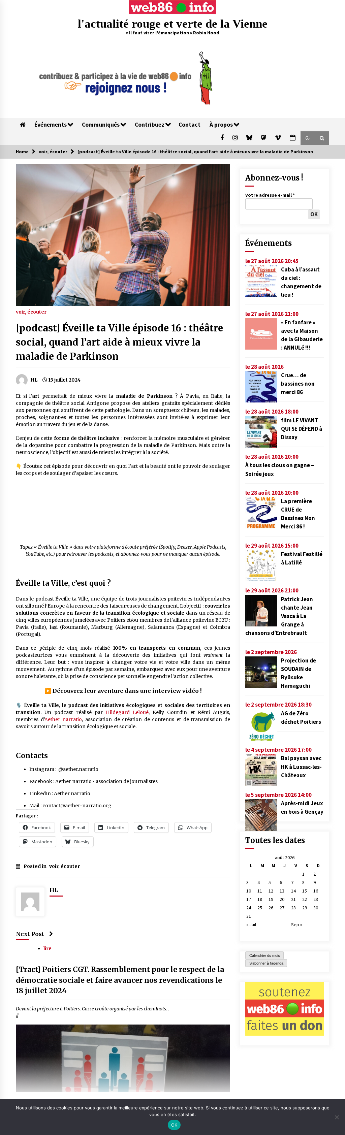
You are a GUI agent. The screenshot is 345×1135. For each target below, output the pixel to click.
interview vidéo (175, 690)
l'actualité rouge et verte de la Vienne (173, 23)
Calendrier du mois (264, 955)
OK (174, 1125)
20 (282, 899)
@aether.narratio (78, 769)
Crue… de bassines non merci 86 (298, 383)
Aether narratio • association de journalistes (106, 781)
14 (293, 891)
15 (304, 891)
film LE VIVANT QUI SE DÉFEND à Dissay (301, 429)
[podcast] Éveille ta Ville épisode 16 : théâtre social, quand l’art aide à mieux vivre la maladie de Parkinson (119, 342)
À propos (221, 124)
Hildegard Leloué (127, 712)
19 (271, 899)
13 (282, 891)
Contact (189, 124)
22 (304, 899)
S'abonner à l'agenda (266, 963)
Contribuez (149, 124)
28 (293, 908)
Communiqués (101, 124)
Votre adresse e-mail (270, 195)
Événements (50, 124)
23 (315, 899)
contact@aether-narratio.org (77, 806)
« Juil (251, 924)
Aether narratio (63, 719)
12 (271, 891)
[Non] (336, 1117)
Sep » (296, 924)
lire (47, 949)
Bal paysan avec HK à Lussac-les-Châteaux (301, 766)
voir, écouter (31, 311)
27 (282, 908)
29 (304, 908)
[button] (308, 138)
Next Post (30, 934)
